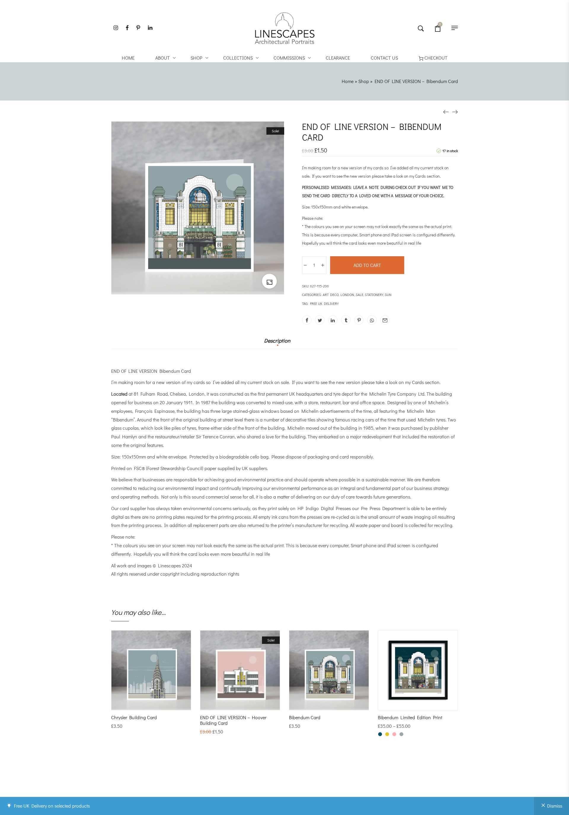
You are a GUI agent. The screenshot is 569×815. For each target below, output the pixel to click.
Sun (388, 294)
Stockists (303, 792)
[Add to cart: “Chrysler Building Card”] (143, 704)
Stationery (374, 294)
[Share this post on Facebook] (306, 320)
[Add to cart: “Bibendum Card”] (321, 704)
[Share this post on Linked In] (333, 320)
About (299, 786)
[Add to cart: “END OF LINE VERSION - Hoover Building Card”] (232, 704)
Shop (363, 81)
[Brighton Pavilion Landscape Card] (455, 111)
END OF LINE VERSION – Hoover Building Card (233, 720)
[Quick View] (159, 704)
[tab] (277, 343)
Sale (359, 294)
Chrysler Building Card (134, 717)
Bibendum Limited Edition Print (410, 717)
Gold (387, 734)
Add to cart (367, 265)
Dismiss (554, 806)
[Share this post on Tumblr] (346, 320)
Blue (380, 734)
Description (277, 341)
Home (348, 81)
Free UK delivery (324, 303)
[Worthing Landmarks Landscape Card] (446, 111)
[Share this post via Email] (385, 320)
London (347, 294)
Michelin (377, 394)
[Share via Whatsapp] (372, 320)
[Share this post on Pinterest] (359, 320)
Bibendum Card (304, 717)
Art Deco (330, 294)
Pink (394, 734)
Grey (401, 734)
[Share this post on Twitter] (320, 320)
